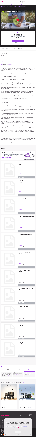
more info (2, 58)
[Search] (17, 1)
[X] (2, 419)
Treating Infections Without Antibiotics (13, 7)
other (13, 61)
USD (20, 1)
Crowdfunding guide (27, 369)
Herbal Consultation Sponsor (26, 288)
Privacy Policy (3, 429)
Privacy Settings (3, 431)
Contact (21, 415)
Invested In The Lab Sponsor (26, 324)
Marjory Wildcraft (5, 57)
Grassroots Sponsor (24, 163)
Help (22, 369)
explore (23, 382)
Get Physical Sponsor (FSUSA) (26, 216)
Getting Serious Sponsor (25, 252)
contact (5, 58)
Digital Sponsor (23, 180)
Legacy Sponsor (23, 342)
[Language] (24, 1)
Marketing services (32, 416)
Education (3, 61)
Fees (30, 415)
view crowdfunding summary (18, 43)
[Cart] (26, 1)
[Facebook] (1, 419)
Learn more (7, 375)
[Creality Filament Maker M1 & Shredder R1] (27, 392)
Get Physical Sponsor (24, 198)
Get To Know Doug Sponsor (25, 234)
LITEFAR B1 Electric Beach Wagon (8, 402)
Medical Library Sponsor (25, 270)
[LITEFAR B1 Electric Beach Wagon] (9, 392)
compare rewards (6, 157)
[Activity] (28, 1)
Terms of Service (3, 430)
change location (22, 4)
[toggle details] (17, 408)
